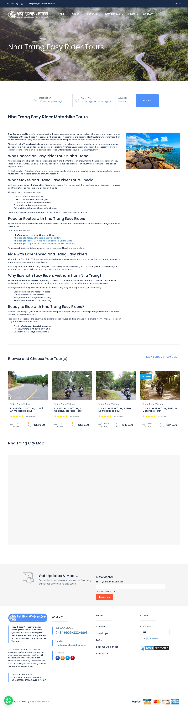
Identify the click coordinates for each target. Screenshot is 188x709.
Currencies (145, 626)
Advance (122, 97)
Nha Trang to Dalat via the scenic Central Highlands (38, 237)
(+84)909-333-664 (71, 632)
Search (147, 100)
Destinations (113, 14)
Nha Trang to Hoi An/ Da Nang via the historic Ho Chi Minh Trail (43, 240)
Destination (45, 97)
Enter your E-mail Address (109, 581)
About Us (92, 14)
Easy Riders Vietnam (40, 701)
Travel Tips (102, 633)
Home (61, 14)
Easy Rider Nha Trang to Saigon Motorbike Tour (68, 410)
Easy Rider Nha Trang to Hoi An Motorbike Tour (26, 410)
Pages (131, 14)
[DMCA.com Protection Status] (155, 648)
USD (177, 3)
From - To (86, 98)
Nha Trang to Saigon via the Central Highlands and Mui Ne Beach (44, 243)
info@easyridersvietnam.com (42, 3)
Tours (75, 14)
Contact (148, 14)
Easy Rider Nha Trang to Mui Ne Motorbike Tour (114, 410)
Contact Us (102, 653)
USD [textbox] (144, 632)
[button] (8, 700)
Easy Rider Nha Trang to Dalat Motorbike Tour (160, 410)
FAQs (99, 640)
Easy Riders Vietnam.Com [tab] (161, 357)
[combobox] (155, 632)
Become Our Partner (107, 646)
